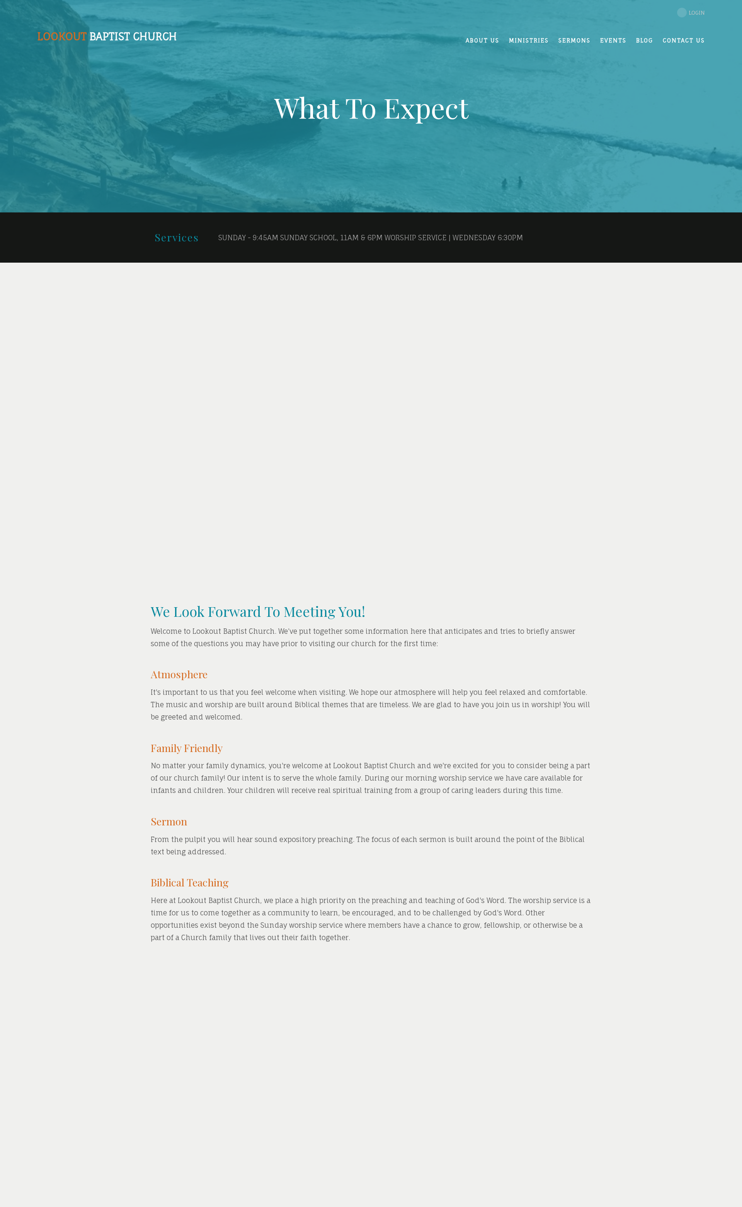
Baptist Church (107, 36)
